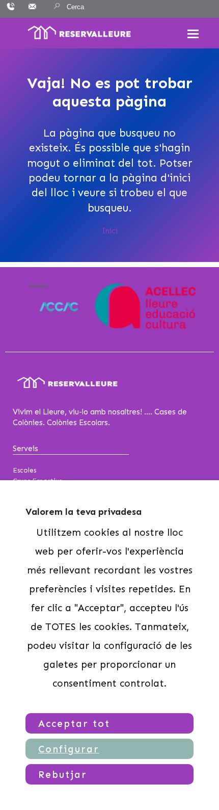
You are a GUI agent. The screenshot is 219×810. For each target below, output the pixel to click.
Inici (110, 231)
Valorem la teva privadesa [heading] (83, 511)
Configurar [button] (68, 749)
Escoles (24, 470)
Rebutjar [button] (62, 774)
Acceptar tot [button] (74, 723)
